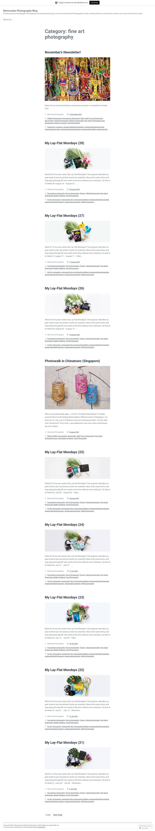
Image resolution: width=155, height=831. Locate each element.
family (87, 118)
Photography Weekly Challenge (55, 196)
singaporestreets (102, 129)
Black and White (52, 436)
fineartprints (51, 127)
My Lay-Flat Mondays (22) (64, 670)
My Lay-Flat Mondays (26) (64, 288)
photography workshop (52, 123)
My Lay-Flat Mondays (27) (64, 215)
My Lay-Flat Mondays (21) (64, 742)
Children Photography (54, 118)
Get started (94, 2)
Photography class (98, 121)
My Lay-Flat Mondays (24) (64, 525)
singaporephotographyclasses (71, 129)
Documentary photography (71, 118)
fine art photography (96, 118)
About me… (8, 19)
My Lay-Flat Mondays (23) (64, 597)
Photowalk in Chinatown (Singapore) (72, 361)
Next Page (57, 815)
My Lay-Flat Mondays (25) (64, 452)
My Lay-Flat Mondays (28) (64, 143)
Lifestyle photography (61, 121)
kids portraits (49, 121)
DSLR (82, 118)
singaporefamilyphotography (54, 202)
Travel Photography (73, 123)
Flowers (82, 193)
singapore (59, 127)
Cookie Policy (41, 827)
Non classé (88, 121)
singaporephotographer (52, 129)
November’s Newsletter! (63, 52)
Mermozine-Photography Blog (20, 10)
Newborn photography (76, 121)
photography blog (67, 200)
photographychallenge (81, 200)
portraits (64, 123)
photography (57, 200)
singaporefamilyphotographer (94, 127)
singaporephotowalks (89, 129)
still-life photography (87, 202)
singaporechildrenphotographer (73, 127)
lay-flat (49, 200)
